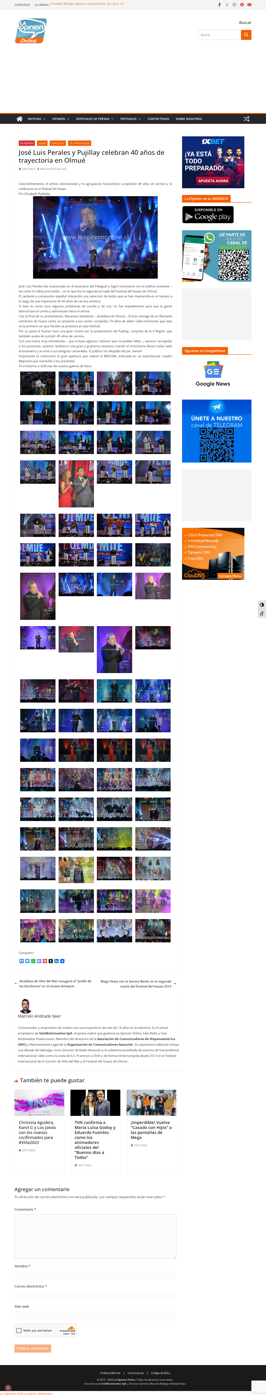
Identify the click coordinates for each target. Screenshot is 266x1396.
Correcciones (136, 1373)
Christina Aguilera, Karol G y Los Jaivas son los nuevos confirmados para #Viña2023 (37, 1132)
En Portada (26, 143)
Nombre (23, 1266)
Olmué (42, 143)
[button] (43, 119)
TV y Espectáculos (80, 143)
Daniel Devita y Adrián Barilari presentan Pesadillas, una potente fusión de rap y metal (110, 4)
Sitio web (22, 1306)
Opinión (58, 119)
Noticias (34, 119)
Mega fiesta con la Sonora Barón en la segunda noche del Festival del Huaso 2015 (136, 983)
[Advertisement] (133, 82)
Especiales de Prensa (92, 119)
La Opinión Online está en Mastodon (26, 1393)
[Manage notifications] (8, 1388)
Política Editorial (110, 1373)
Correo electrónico (31, 1286)
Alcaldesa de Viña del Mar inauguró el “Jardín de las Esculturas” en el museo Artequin (55, 983)
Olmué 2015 (57, 143)
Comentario (25, 1209)
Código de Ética (160, 1373)
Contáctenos (158, 119)
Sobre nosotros (189, 119)
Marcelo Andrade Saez (53, 169)
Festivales (129, 119)
